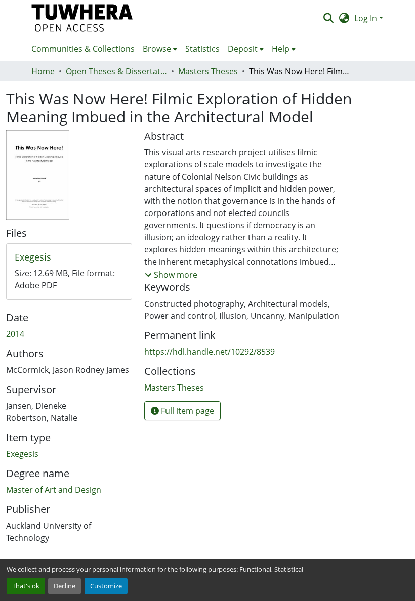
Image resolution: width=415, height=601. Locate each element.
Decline (64, 585)
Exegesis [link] (22, 453)
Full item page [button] (186, 410)
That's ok (25, 585)
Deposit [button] (243, 48)
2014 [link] (15, 333)
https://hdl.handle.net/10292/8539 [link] (209, 351)
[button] (82, 18)
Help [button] (280, 48)
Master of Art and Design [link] (53, 489)
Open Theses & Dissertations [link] (116, 71)
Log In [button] (366, 18)
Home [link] (43, 71)
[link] (69, 257)
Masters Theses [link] (208, 71)
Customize (106, 585)
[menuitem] (160, 48)
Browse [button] (157, 48)
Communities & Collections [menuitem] (83, 48)
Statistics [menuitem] (202, 48)
